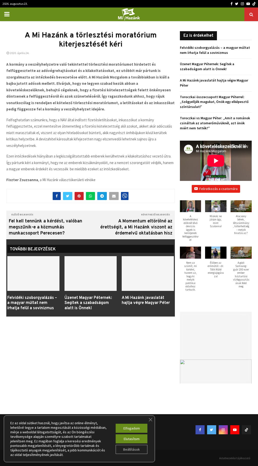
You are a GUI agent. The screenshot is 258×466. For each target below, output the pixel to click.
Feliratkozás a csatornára (218, 188)
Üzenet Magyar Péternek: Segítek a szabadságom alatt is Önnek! (88, 303)
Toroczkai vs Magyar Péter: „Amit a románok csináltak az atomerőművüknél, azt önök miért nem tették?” (215, 123)
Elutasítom (132, 439)
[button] (190, 223)
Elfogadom (131, 428)
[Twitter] (236, 4)
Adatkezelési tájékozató (234, 458)
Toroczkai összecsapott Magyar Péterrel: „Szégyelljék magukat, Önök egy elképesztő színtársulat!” (214, 102)
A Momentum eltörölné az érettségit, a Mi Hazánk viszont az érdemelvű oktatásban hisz (136, 227)
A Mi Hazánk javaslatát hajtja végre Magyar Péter (146, 300)
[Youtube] (248, 4)
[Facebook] (232, 4)
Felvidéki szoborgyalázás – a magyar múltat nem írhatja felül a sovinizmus (32, 303)
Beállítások (131, 449)
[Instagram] (242, 4)
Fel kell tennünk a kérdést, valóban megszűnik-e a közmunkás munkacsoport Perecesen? (45, 227)
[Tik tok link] (253, 4)
